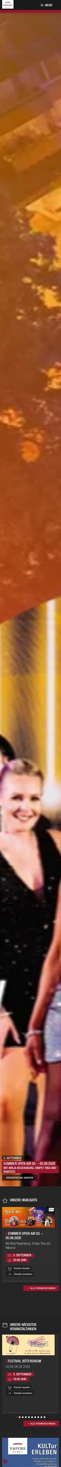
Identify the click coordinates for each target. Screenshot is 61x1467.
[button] (5, 1462)
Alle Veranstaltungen (42, 1288)
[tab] (16, 1417)
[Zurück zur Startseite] (11, 7)
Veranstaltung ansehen (19, 1177)
